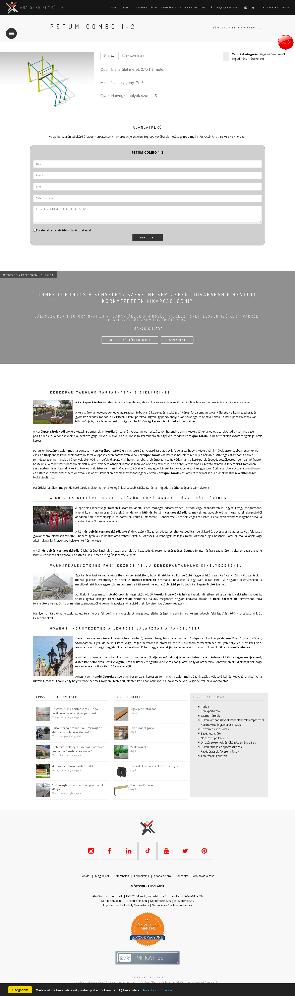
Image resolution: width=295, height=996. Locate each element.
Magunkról (120, 7)
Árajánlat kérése (203, 876)
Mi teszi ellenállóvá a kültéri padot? (73, 766)
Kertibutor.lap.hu (111, 901)
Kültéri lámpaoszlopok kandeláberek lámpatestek (232, 720)
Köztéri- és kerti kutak (215, 729)
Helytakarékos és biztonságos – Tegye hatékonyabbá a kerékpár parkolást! (75, 711)
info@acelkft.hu (207, 136)
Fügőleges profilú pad (143, 709)
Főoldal (220, 27)
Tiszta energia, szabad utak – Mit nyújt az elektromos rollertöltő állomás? (77, 730)
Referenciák (145, 7)
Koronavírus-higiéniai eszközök (221, 725)
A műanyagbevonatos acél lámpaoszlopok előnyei (78, 787)
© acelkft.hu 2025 (146, 977)
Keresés (272, 7)
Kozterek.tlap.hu (160, 901)
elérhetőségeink (161, 613)
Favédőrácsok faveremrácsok (220, 751)
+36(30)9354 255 (226, 7)
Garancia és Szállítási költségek (172, 905)
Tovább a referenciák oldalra (29, 274)
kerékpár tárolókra (112, 450)
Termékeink (170, 7)
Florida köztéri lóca (141, 785)
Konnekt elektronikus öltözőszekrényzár (155, 766)
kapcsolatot (220, 681)
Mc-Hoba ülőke (139, 747)
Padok (205, 706)
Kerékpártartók (210, 711)
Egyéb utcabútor (211, 733)
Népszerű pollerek (212, 738)
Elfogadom (20, 989)
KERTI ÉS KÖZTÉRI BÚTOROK (130, 340)
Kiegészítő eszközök (272, 54)
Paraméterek (134, 56)
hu (284, 7)
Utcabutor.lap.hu (136, 901)
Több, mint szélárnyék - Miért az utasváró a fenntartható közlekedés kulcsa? (78, 749)
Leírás (110, 56)
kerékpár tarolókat (171, 473)
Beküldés (147, 237)
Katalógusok (195, 7)
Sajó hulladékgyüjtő (142, 728)
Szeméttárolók (210, 715)
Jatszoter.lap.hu (184, 901)
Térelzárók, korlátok (214, 756)
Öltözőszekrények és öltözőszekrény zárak (228, 742)
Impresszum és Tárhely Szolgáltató (126, 905)
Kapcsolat (182, 876)
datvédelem (163, 876)
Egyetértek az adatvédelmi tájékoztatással (63, 230)
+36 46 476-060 (234, 136)
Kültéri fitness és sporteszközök (221, 747)
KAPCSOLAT (177, 340)
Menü (11, 33)
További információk (157, 989)
